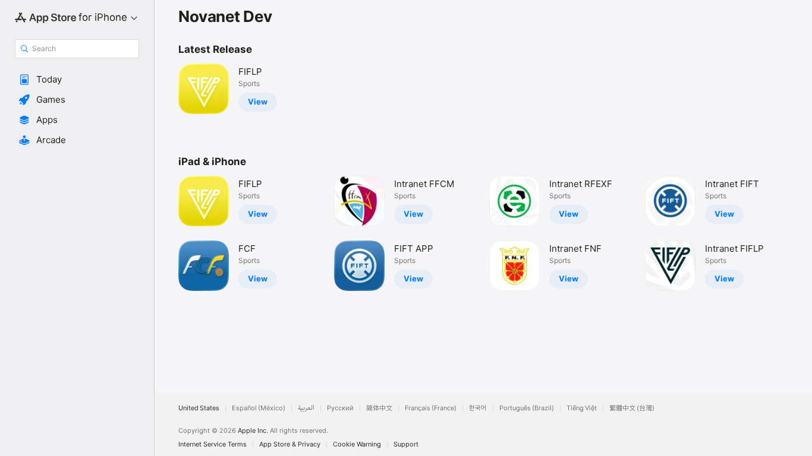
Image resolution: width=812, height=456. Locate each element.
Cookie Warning (357, 444)
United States (198, 408)
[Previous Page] (166, 233)
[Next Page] (800, 233)
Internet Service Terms (212, 444)
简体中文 (379, 408)
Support (406, 444)
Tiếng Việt (581, 408)
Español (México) (258, 408)
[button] (77, 79)
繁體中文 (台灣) (631, 408)
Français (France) (431, 408)
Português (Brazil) (526, 408)
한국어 (478, 408)
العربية (306, 408)
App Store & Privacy (289, 444)
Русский (340, 408)
